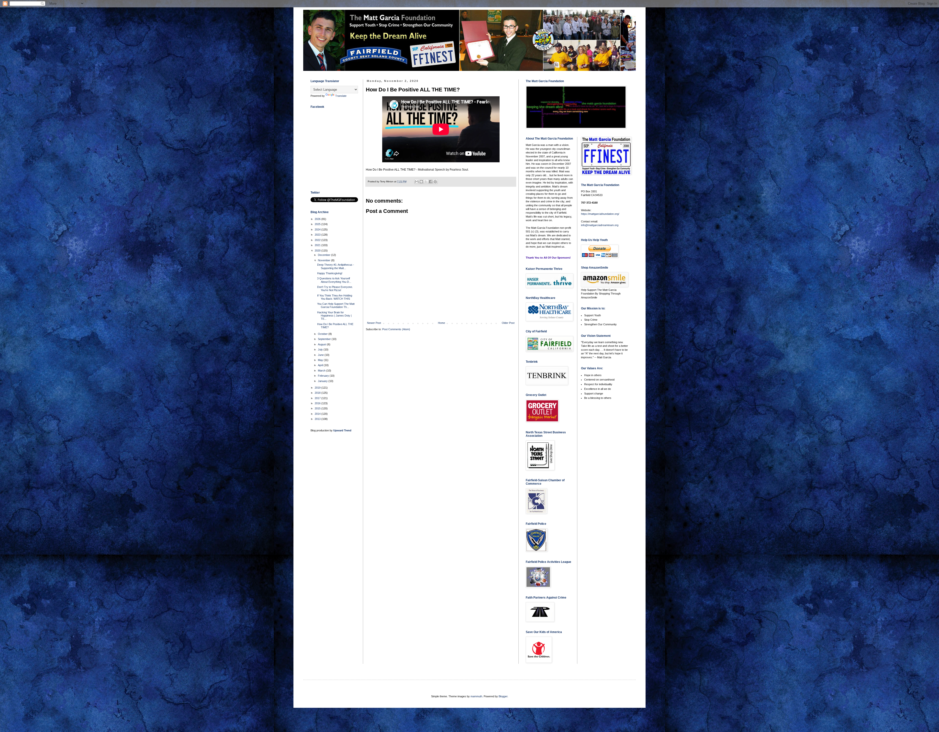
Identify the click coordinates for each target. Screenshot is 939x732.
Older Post (508, 322)
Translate (341, 95)
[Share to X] (426, 181)
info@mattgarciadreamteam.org (599, 225)
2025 (318, 224)
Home (441, 322)
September (325, 339)
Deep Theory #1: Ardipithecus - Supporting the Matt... (335, 266)
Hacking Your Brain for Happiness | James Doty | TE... (334, 315)
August (322, 344)
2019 (318, 387)
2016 (318, 403)
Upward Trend (342, 430)
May (321, 360)
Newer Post (374, 322)
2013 (318, 418)
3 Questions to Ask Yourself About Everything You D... (334, 280)
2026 (318, 219)
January (323, 381)
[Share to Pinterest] (435, 181)
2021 (318, 245)
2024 (318, 229)
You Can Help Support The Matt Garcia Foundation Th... (336, 305)
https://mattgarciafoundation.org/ (600, 213)
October (323, 333)
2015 (318, 408)
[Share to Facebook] (430, 181)
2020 (318, 250)
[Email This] (416, 181)
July (321, 349)
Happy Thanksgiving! (329, 273)
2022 (318, 240)
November (324, 260)
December (324, 254)
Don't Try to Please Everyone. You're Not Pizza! (335, 288)
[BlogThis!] (421, 181)
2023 (318, 234)
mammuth (476, 696)
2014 (318, 413)
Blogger (503, 696)
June (321, 354)
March (322, 370)
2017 (318, 398)
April (321, 365)
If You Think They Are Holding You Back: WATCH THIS (334, 297)
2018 (318, 392)
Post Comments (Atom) (396, 329)
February (324, 375)
